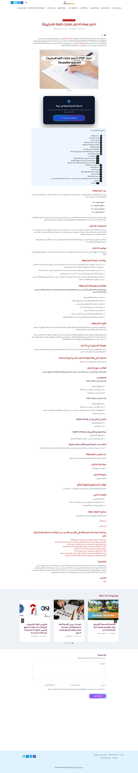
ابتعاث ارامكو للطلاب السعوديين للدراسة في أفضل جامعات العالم (86, 544)
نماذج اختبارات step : (94, 176)
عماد (79, 29)
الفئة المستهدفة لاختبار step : (92, 145)
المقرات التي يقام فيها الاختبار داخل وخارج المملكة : (86, 152)
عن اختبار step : (96, 136)
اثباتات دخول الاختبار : (94, 154)
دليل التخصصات (94, 8)
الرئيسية (114, 758)
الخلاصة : (98, 181)
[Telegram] (133, 769)
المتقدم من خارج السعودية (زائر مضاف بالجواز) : (83, 163)
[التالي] (22, 620)
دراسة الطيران (61, 8)
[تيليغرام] (12, 2)
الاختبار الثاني (102, 526)
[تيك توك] (15, 2)
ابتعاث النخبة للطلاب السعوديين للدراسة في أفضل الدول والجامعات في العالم (83, 553)
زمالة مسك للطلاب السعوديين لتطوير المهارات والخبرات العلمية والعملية (84, 546)
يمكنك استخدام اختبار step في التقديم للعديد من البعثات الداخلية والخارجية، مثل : (76, 179)
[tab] (72, 643)
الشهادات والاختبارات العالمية (36, 8)
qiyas (97, 349)
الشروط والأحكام (106, 758)
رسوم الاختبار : (96, 170)
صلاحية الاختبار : (96, 167)
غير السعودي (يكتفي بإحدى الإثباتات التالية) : (84, 161)
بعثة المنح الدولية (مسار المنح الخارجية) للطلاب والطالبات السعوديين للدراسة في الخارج (80, 542)
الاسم (102, 686)
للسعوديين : (93, 156)
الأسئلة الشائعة (113, 755)
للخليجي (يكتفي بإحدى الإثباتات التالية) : (86, 158)
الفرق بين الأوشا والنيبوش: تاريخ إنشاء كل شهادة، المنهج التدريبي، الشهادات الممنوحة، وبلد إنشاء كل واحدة (35, 628)
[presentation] (103, 610)
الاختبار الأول (102, 521)
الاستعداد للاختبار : (95, 138)
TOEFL (72, 39)
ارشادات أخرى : (96, 174)
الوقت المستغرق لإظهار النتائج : (91, 172)
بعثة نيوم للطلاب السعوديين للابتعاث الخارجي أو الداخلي (90, 549)
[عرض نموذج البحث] (26, 2)
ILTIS (66, 39)
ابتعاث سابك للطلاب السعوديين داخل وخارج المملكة (90, 551)
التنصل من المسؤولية (100, 755)
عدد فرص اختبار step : (93, 165)
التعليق (102, 664)
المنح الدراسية (105, 8)
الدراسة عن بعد (21, 8)
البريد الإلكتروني (75, 685)
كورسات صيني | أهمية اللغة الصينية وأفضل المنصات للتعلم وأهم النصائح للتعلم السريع (70, 628)
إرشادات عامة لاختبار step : (93, 143)
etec (81, 362)
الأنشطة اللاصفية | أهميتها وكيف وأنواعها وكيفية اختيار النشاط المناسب (104, 627)
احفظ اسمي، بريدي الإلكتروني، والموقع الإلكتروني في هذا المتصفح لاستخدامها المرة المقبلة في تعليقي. (75, 689)
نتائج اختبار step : (96, 147)
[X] (18, 2)
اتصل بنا (121, 755)
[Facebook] (21, 2)
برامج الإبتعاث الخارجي (79, 43)
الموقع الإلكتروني (50, 685)
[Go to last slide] (115, 620)
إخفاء (93, 131)
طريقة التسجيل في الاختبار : (92, 149)
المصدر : (94, 183)
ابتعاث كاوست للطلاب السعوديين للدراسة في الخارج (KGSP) (88, 540)
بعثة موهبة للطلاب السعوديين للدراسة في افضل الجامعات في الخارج (85, 556)
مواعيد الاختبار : (96, 140)
